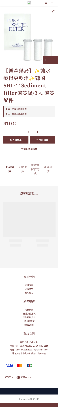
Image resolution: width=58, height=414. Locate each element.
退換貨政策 (29, 321)
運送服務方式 (29, 313)
